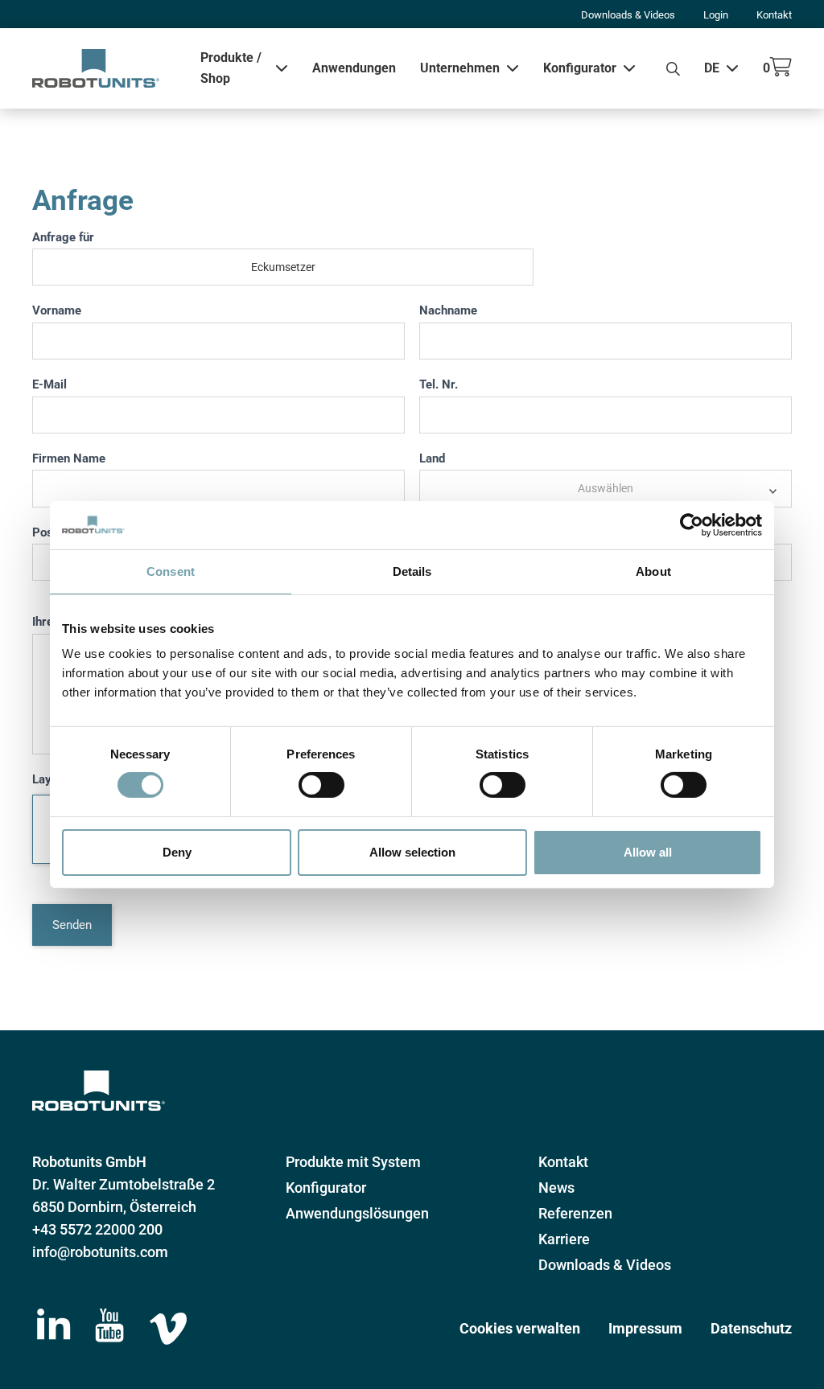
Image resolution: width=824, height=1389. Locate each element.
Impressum (645, 1328)
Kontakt (774, 15)
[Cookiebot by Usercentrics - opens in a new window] (691, 524)
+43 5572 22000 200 (97, 1229)
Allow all (648, 852)
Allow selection (412, 852)
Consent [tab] (170, 570)
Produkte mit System (353, 1161)
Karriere (564, 1239)
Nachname (448, 310)
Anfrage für (63, 237)
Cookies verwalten (519, 1328)
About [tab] (653, 570)
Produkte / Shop (231, 68)
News (556, 1187)
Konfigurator (579, 68)
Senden (72, 925)
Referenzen (575, 1213)
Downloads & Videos (628, 15)
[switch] (321, 785)
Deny (177, 852)
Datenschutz (751, 1328)
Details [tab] (412, 570)
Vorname (56, 310)
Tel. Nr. (438, 384)
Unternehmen (460, 68)
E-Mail (49, 384)
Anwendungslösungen (357, 1213)
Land (432, 458)
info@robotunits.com (100, 1251)
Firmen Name (68, 458)
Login (715, 15)
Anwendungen (354, 68)
